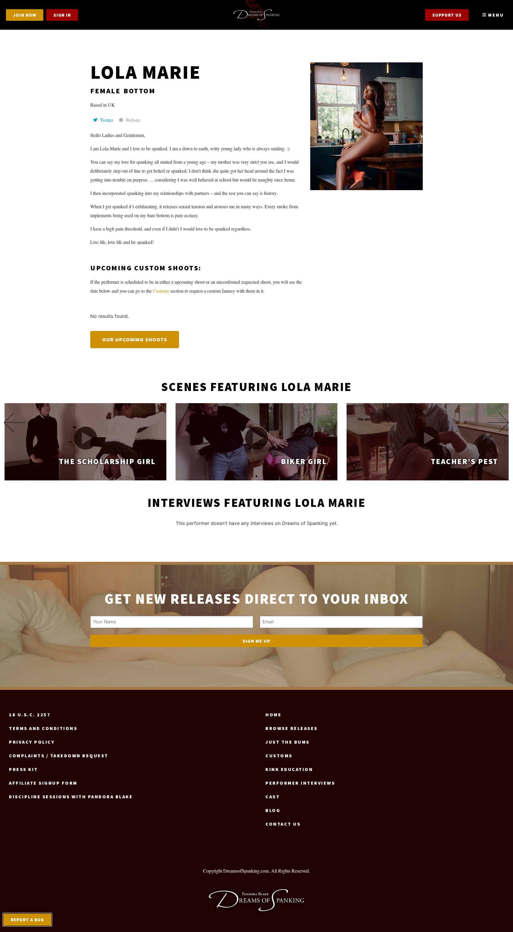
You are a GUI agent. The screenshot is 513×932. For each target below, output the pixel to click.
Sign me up (256, 641)
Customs (161, 291)
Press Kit (23, 769)
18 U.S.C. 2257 (29, 714)
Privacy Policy (32, 742)
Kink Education (289, 769)
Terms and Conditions (43, 728)
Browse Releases (291, 728)
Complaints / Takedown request (58, 755)
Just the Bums (287, 742)
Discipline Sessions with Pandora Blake (71, 796)
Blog (272, 810)
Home (273, 714)
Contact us (282, 824)
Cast (272, 796)
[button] (15, 422)
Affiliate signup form (43, 783)
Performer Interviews (300, 783)
